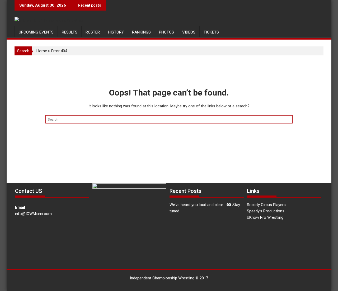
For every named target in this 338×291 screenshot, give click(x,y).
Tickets (211, 32)
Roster (93, 32)
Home (41, 51)
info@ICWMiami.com (33, 213)
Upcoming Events (36, 32)
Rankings (141, 32)
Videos (188, 32)
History (116, 32)
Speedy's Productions (265, 211)
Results (69, 32)
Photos (166, 32)
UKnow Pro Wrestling (265, 217)
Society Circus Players (266, 204)
